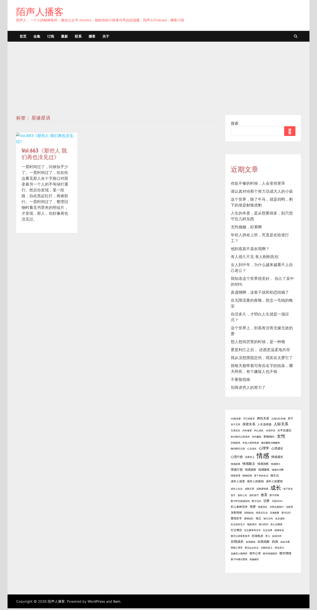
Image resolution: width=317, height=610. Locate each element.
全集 (36, 36)
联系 (78, 36)
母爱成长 (262, 507)
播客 (92, 36)
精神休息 (279, 530)
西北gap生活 (252, 547)
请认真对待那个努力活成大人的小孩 (262, 191)
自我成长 (237, 541)
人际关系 (281, 424)
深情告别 (249, 512)
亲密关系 (248, 424)
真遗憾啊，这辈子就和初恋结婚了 (260, 292)
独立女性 (268, 518)
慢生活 (274, 475)
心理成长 (277, 448)
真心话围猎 (276, 524)
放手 (233, 495)
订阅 (50, 36)
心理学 (264, 448)
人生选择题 (264, 424)
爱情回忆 (249, 518)
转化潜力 (279, 547)
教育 (264, 495)
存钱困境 (235, 442)
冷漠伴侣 (270, 430)
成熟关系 (249, 488)
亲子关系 (235, 424)
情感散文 (248, 464)
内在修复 (247, 430)
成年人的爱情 (274, 481)
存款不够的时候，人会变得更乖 (258, 183)
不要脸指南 (240, 379)
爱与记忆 (286, 512)
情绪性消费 (278, 469)
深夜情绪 (236, 512)
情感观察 (250, 469)
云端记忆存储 (278, 418)
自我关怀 (277, 536)
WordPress (96, 601)
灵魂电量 (274, 512)
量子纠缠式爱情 (239, 559)
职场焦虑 (257, 535)
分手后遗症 (284, 430)
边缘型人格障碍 (239, 553)
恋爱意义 (249, 457)
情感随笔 (264, 469)
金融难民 (254, 559)
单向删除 (256, 436)
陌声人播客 (40, 11)
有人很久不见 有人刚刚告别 (254, 256)
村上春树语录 (239, 506)
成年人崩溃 (238, 481)
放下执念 (288, 488)
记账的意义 (267, 547)
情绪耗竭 (247, 475)
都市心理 (255, 553)
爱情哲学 (236, 518)
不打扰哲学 (249, 418)
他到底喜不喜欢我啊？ (250, 248)
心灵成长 (252, 448)
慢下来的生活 (261, 475)
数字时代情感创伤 (240, 501)
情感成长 (277, 457)
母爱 (253, 506)
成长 (275, 487)
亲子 (290, 418)
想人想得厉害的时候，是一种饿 (258, 341)
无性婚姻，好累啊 (246, 227)
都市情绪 (285, 553)
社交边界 (267, 530)
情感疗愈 (237, 469)
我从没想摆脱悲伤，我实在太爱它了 (262, 357)
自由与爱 (285, 542)
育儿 (267, 536)
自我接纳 (250, 542)
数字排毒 (274, 495)
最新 (64, 36)
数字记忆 (256, 501)
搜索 (235, 123)
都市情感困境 (270, 553)
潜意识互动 (262, 512)
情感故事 (235, 464)
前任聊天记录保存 (240, 436)
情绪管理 (235, 475)
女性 (281, 436)
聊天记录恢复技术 (240, 536)
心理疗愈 (237, 457)
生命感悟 (280, 518)
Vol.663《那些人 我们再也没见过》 (44, 154)
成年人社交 (237, 488)
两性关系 (263, 418)
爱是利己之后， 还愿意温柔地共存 (260, 349)
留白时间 (263, 524)
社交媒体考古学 (252, 530)
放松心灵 (242, 495)
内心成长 (259, 430)
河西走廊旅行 (277, 507)
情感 (263, 455)
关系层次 (235, 430)
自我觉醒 (263, 541)
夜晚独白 (269, 436)
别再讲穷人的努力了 (248, 387)
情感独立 (275, 464)
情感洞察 (263, 463)
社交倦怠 (236, 530)
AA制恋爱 (236, 418)
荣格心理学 (237, 547)
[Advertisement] (158, 82)
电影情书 (252, 524)
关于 (105, 36)
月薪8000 (277, 501)
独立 (258, 518)
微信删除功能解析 (270, 442)
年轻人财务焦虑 (250, 442)
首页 (23, 36)
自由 (275, 541)
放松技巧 (254, 495)
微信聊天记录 (238, 448)
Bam (116, 601)
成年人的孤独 (255, 481)
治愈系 (289, 507)
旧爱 (267, 501)
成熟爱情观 (262, 488)
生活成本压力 (238, 524)
